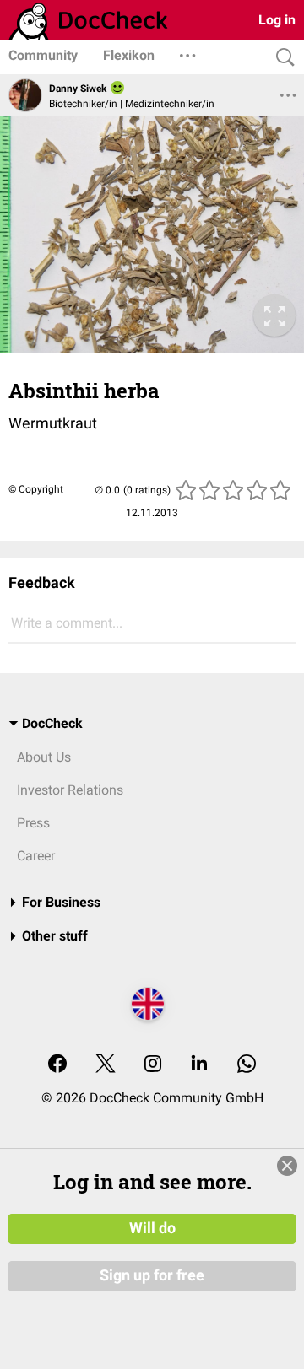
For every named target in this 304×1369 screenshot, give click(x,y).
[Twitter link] (105, 1065)
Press (33, 823)
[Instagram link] (153, 1065)
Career (36, 856)
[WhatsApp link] (246, 1065)
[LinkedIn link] (199, 1065)
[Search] (281, 58)
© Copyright (35, 489)
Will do (152, 1228)
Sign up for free (152, 1275)
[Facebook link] (57, 1065)
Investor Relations (70, 790)
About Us (44, 757)
